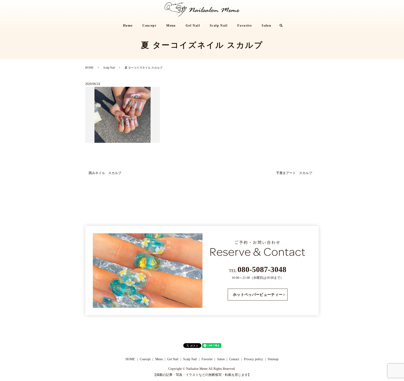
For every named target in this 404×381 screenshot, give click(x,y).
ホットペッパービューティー (257, 295)
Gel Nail (193, 25)
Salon (266, 25)
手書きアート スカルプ (295, 173)
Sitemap (273, 359)
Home (128, 25)
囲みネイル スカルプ (105, 173)
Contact (234, 359)
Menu (171, 25)
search (283, 26)
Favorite (244, 25)
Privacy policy (253, 359)
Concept (149, 25)
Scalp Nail (218, 25)
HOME (89, 67)
